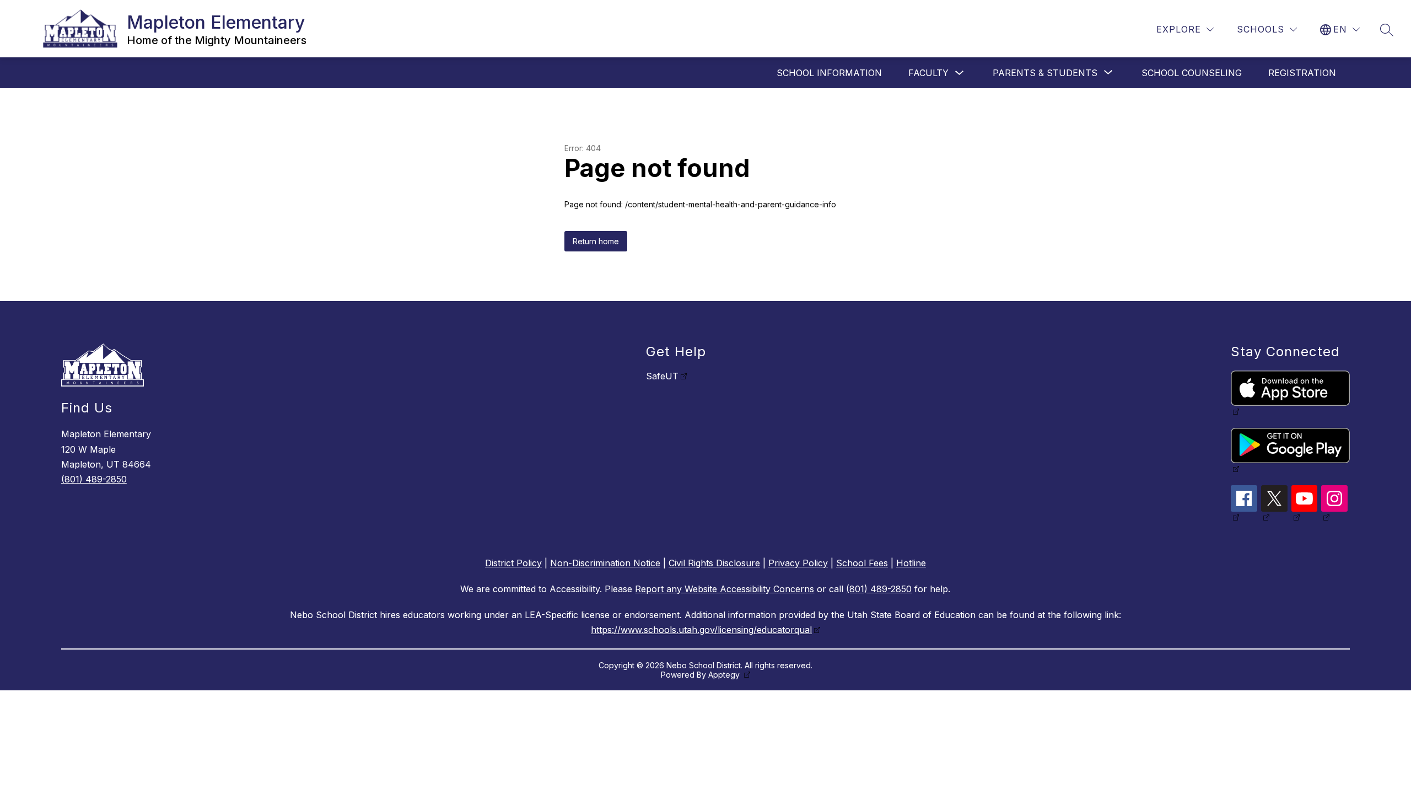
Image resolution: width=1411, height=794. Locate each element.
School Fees (862, 562)
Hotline (911, 562)
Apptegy (725, 674)
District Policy (513, 562)
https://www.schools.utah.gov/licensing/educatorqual (701, 629)
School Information (829, 72)
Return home (596, 241)
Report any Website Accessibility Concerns (724, 588)
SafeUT (662, 376)
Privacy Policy (798, 562)
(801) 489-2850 (94, 479)
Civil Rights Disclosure (714, 562)
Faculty (928, 72)
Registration (1302, 72)
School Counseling (1191, 72)
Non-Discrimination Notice (605, 562)
